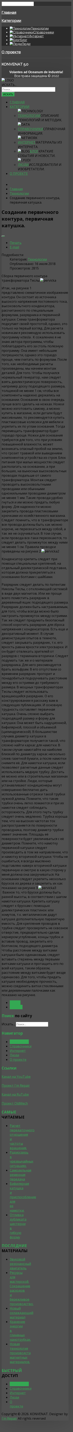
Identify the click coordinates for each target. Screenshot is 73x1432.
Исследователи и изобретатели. (39, 166)
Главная (9, 12)
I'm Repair (9, 1418)
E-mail (14, 247)
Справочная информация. (41, 131)
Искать (8, 94)
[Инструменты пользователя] (3, 236)
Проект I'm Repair (16, 1085)
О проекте (11, 52)
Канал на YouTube (16, 1076)
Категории (11, 20)
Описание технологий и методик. (40, 117)
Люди (23, 164)
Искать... (9, 85)
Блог (34, 151)
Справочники (30, 129)
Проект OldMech (15, 1103)
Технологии (29, 115)
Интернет (26, 142)
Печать (15, 242)
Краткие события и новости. (36, 153)
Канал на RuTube (15, 1094)
